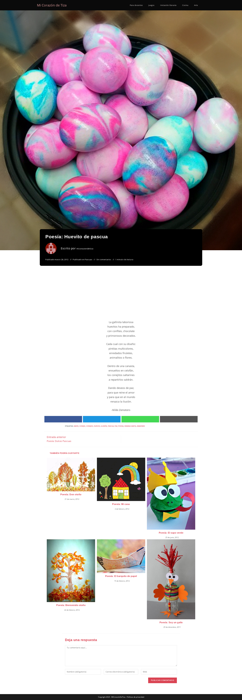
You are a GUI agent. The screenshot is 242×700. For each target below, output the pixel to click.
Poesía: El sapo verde (171, 533)
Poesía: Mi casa (121, 504)
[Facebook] (63, 419)
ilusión (104, 426)
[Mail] (179, 419)
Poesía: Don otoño (71, 494)
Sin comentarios (103, 259)
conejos (89, 426)
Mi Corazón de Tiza (52, 5)
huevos (97, 426)
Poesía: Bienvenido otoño (71, 605)
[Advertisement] (121, 296)
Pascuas (88, 259)
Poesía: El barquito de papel (121, 576)
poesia (121, 426)
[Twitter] (102, 419)
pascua (111, 426)
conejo (82, 426)
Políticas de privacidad (135, 697)
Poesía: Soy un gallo (171, 622)
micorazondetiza (84, 248)
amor (76, 426)
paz (116, 426)
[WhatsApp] (140, 419)
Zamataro (141, 426)
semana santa (130, 426)
